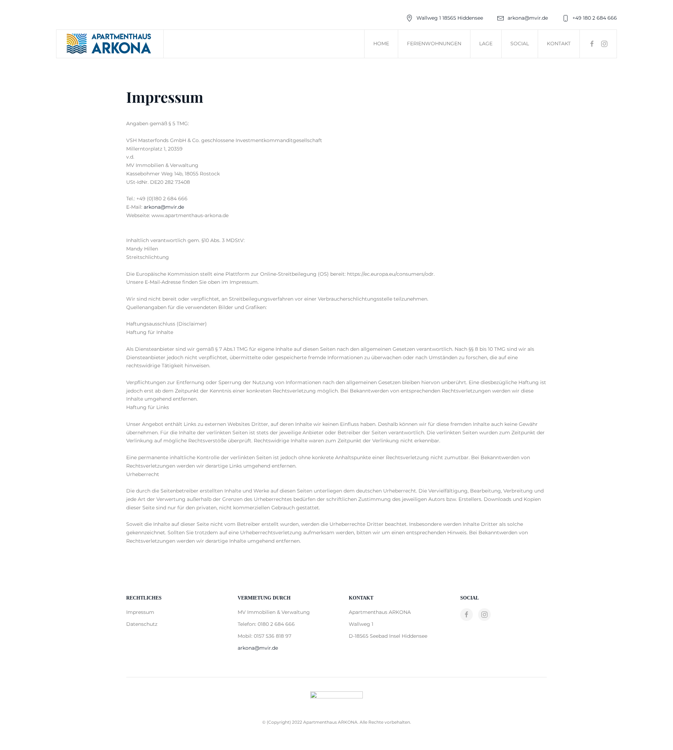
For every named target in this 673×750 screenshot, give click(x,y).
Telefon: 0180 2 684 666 (266, 624)
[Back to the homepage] (110, 44)
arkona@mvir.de (528, 18)
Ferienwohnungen (434, 43)
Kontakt (559, 43)
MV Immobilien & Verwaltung (274, 612)
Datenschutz (141, 624)
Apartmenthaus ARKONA (380, 612)
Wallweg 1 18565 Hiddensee (449, 18)
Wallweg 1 (361, 624)
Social (519, 43)
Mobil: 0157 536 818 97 (264, 636)
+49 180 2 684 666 (594, 18)
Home (381, 43)
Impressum (140, 612)
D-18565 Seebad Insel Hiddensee (388, 636)
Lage (485, 43)
